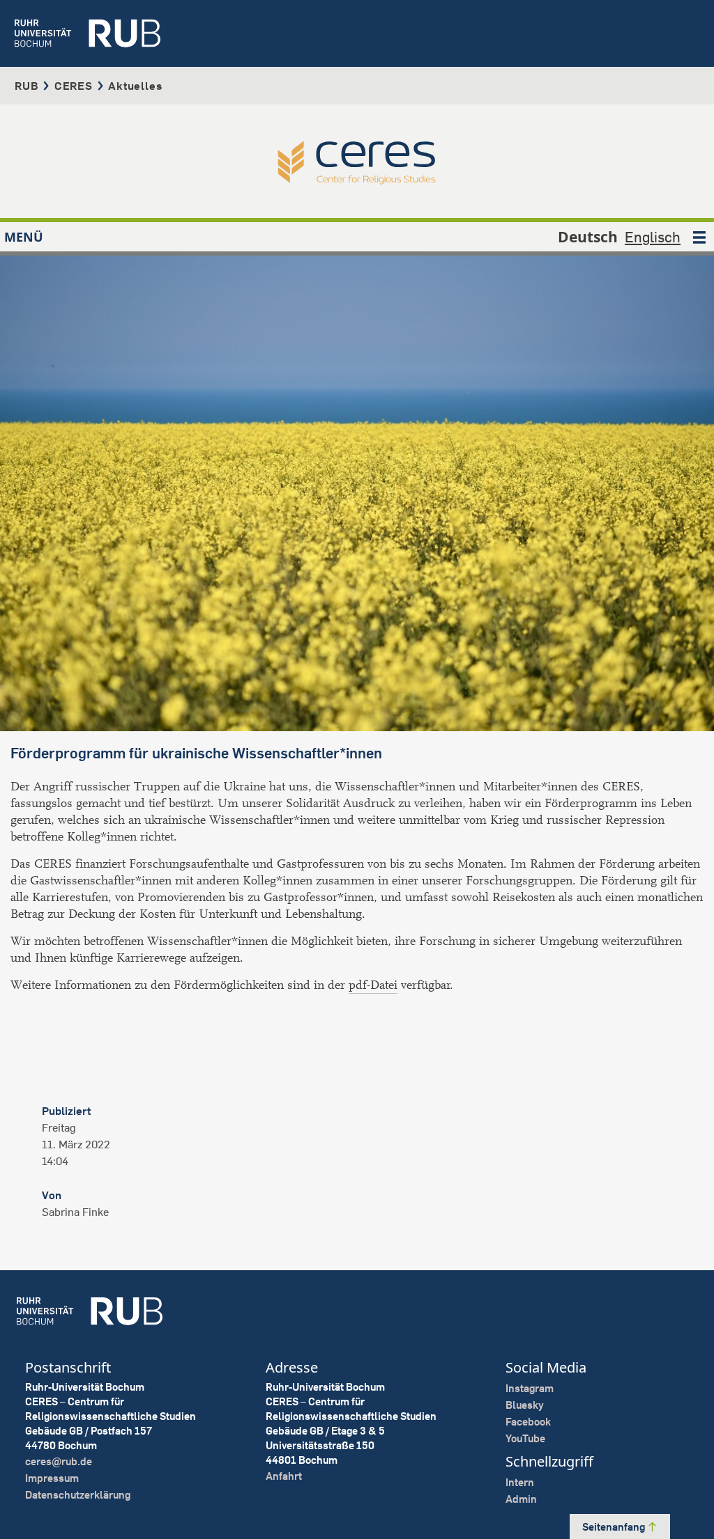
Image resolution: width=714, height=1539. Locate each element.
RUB (26, 86)
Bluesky (525, 1405)
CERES (73, 86)
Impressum (52, 1478)
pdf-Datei (373, 985)
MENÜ (23, 236)
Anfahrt (284, 1476)
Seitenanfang (614, 1526)
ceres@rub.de (58, 1461)
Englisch (653, 237)
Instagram (530, 1388)
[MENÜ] (699, 236)
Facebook (528, 1421)
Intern (520, 1482)
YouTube (525, 1438)
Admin (521, 1499)
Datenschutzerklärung (77, 1494)
